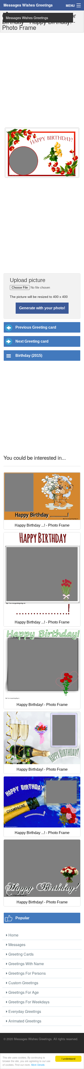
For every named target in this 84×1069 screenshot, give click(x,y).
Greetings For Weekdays (28, 1001)
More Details (38, 1064)
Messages (16, 944)
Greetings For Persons (26, 973)
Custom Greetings (22, 982)
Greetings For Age (23, 992)
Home (12, 935)
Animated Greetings (24, 1021)
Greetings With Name (25, 963)
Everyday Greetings (24, 1011)
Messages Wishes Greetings (28, 5)
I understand (68, 1058)
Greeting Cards (20, 954)
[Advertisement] (42, 80)
